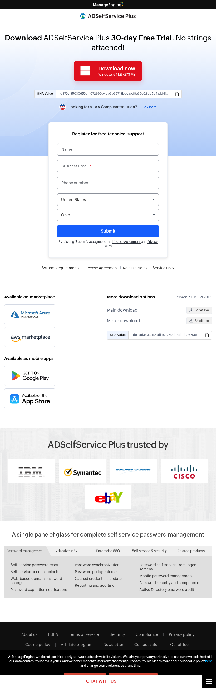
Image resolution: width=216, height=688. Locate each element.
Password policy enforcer (96, 572)
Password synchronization (97, 565)
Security (117, 634)
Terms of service (84, 634)
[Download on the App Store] (29, 398)
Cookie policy (37, 645)
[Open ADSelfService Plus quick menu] (209, 681)
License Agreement (126, 242)
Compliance (147, 634)
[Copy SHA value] (177, 94)
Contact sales (147, 645)
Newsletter (114, 645)
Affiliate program (77, 645)
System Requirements (61, 268)
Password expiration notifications (39, 589)
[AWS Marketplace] (29, 337)
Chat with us (101, 681)
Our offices (180, 645)
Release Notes (135, 268)
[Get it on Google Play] (29, 376)
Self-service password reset (34, 565)
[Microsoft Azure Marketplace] (29, 314)
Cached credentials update (98, 578)
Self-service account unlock (34, 572)
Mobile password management (166, 576)
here (208, 661)
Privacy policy (181, 634)
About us (29, 634)
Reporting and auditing (95, 585)
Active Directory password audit (166, 589)
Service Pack (163, 268)
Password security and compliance (169, 583)
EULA (53, 634)
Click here (148, 107)
